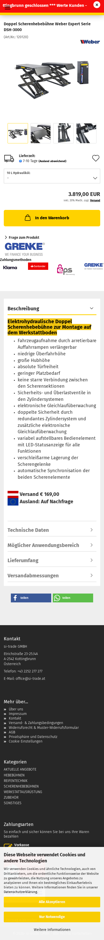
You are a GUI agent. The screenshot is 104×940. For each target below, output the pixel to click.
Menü (7, 7)
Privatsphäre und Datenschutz (33, 737)
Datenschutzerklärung (20, 892)
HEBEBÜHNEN (14, 775)
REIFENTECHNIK (16, 781)
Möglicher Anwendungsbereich (43, 545)
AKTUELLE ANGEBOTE (20, 769)
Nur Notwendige (52, 917)
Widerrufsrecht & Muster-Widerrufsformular (44, 728)
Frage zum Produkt (24, 237)
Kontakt (15, 718)
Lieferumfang (23, 560)
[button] (31, 598)
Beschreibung (23, 308)
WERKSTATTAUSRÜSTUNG (23, 792)
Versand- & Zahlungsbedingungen (36, 723)
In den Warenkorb (52, 218)
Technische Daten (28, 530)
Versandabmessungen (33, 576)
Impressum (18, 714)
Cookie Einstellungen (25, 741)
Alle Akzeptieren (52, 902)
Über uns (16, 709)
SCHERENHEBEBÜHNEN (21, 786)
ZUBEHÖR (11, 797)
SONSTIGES (12, 803)
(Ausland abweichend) (52, 161)
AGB (12, 732)
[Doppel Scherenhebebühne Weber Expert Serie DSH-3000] (52, 77)
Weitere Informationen (52, 930)
